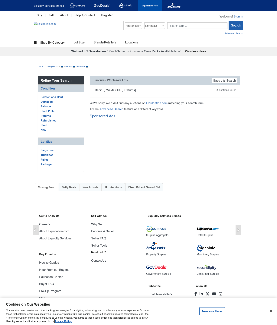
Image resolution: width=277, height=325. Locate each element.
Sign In (238, 16)
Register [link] (106, 15)
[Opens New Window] (77, 5)
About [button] (64, 15)
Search (236, 25)
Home (40, 66)
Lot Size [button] (79, 42)
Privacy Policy (63, 321)
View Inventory (195, 51)
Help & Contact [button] (84, 15)
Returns (69, 66)
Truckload (47, 155)
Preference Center (212, 311)
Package (46, 164)
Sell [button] (51, 15)
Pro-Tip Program (50, 291)
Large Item (47, 150)
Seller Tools (99, 245)
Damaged (47, 101)
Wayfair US (53, 66)
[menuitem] (39, 15)
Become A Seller (102, 231)
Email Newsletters (160, 294)
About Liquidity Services (55, 238)
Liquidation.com (157, 103)
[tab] (61, 88)
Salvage (46, 106)
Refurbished (49, 120)
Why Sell (97, 224)
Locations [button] (131, 42)
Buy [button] (39, 15)
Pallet (44, 159)
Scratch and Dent (52, 97)
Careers (44, 224)
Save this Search (224, 80)
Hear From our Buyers (54, 269)
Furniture (81, 66)
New (43, 130)
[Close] (271, 311)
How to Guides (49, 262)
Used (44, 125)
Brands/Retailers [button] (105, 42)
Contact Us (98, 260)
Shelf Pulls (47, 111)
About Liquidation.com (54, 231)
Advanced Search (234, 33)
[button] (61, 88)
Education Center (51, 277)
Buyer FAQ (46, 284)
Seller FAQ (98, 238)
